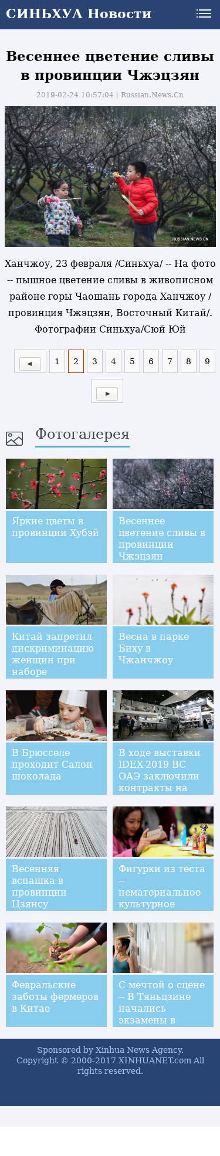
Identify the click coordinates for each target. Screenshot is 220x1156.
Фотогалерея (82, 434)
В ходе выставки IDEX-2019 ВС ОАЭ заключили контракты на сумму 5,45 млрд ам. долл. (160, 782)
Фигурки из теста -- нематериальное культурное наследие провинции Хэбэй (162, 898)
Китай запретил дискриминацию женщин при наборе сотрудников (53, 660)
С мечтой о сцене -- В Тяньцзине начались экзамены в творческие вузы (162, 1008)
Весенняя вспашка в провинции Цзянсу (39, 886)
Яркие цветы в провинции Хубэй (55, 527)
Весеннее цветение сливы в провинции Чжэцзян (162, 539)
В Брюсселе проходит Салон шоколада (52, 764)
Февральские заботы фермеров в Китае (55, 996)
